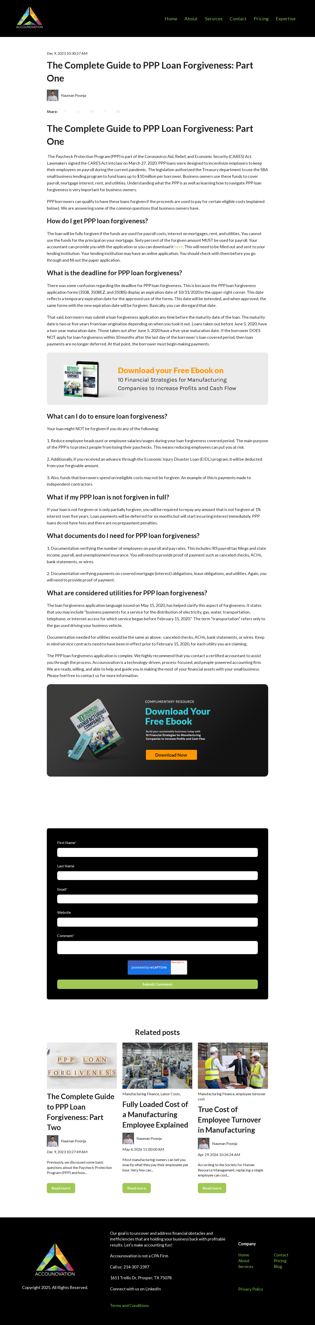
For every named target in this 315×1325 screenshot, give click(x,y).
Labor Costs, (170, 1094)
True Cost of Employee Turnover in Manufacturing (229, 1119)
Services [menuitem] (214, 18)
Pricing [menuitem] (261, 18)
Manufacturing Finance (140, 1094)
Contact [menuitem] (238, 18)
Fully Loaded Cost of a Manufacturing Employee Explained (155, 1114)
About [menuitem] (191, 18)
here (178, 246)
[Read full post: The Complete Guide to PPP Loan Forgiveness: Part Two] (82, 1066)
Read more (61, 1188)
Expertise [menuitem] (286, 18)
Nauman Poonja (73, 95)
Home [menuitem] (171, 18)
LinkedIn (153, 1288)
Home (243, 1254)
